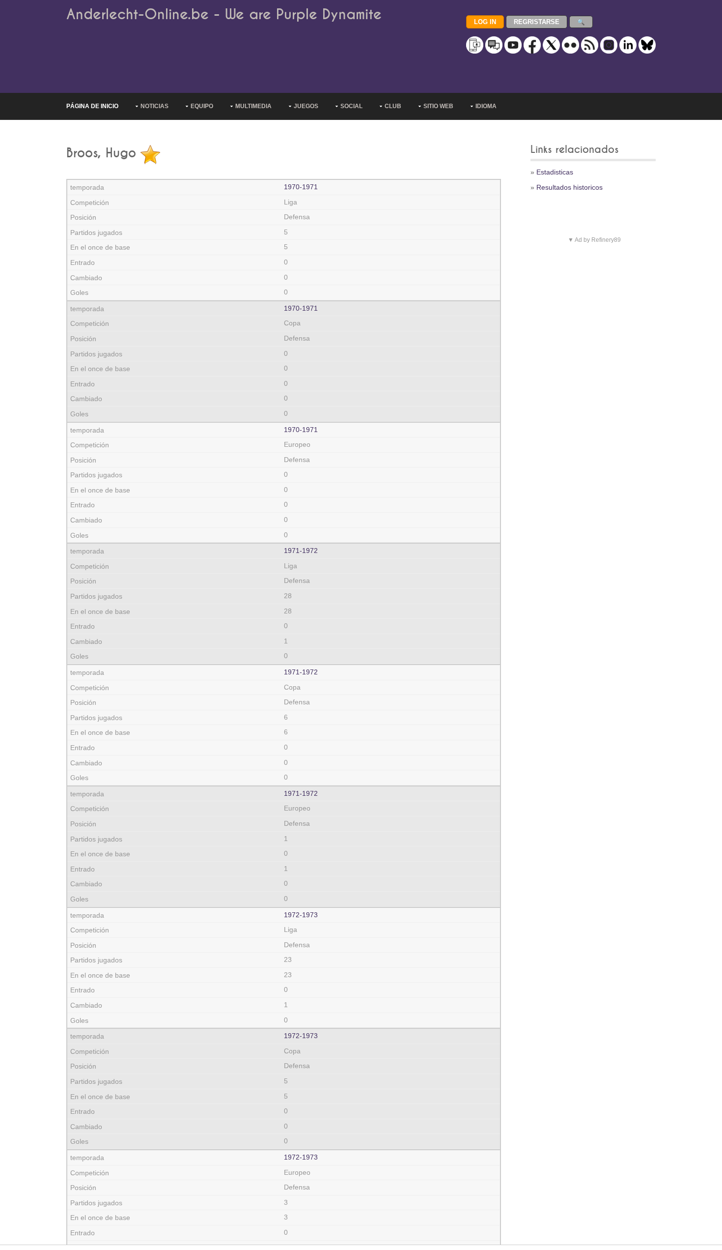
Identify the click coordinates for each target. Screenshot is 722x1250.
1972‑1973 (301, 915)
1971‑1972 (301, 550)
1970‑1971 (301, 187)
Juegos (306, 106)
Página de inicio (92, 106)
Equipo (202, 106)
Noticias (154, 106)
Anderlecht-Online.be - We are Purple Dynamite (224, 14)
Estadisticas (554, 172)
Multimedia (253, 106)
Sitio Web (438, 106)
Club (393, 106)
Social (351, 106)
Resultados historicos (569, 187)
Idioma (486, 106)
